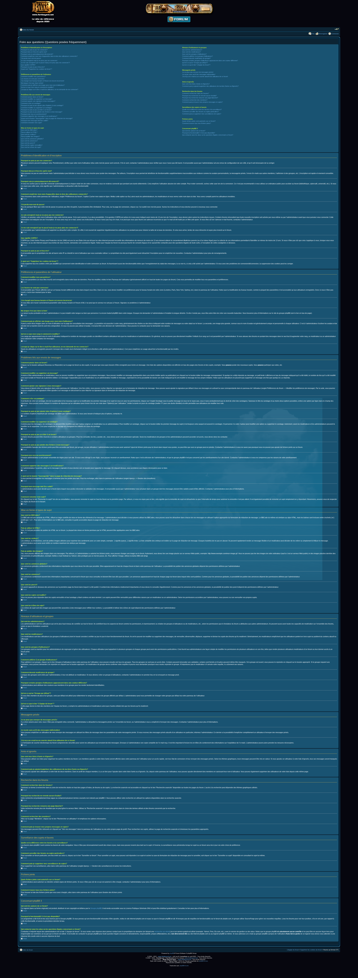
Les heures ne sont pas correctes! (32, 79)
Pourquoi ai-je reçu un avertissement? (34, 114)
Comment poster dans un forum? (32, 97)
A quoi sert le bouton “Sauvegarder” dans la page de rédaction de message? (47, 118)
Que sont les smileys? (28, 134)
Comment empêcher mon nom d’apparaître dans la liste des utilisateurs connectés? (49, 56)
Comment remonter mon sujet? (31, 122)
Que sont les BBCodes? (29, 130)
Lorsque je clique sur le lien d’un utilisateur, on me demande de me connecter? (49, 89)
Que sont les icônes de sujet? (31, 147)
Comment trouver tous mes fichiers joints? (196, 123)
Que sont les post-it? (28, 143)
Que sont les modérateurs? (191, 52)
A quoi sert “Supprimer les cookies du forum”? (36, 69)
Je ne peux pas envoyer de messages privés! (197, 72)
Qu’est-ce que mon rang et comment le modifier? (37, 87)
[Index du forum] (179, 24)
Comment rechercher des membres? (194, 100)
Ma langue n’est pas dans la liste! (32, 83)
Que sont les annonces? (29, 141)
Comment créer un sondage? (31, 103)
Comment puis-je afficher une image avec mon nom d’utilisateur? (43, 85)
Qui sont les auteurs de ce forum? (193, 131)
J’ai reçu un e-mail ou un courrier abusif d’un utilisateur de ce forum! (205, 76)
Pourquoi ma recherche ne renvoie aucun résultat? (199, 95)
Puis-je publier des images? (30, 136)
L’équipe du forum (293, 950)
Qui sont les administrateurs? (192, 50)
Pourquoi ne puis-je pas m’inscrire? (33, 67)
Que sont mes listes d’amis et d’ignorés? (196, 84)
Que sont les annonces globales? (32, 139)
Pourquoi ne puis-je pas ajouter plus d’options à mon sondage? (42, 105)
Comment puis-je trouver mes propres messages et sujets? (202, 102)
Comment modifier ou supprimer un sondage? (36, 107)
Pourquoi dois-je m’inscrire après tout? (34, 52)
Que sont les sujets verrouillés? (31, 145)
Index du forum (28, 30)
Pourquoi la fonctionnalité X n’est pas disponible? (198, 133)
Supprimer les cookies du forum (311, 950)
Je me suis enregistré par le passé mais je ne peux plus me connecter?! (45, 62)
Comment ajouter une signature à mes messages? (38, 101)
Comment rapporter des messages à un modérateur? (39, 116)
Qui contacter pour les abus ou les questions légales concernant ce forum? (207, 135)
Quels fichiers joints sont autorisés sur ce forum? (198, 121)
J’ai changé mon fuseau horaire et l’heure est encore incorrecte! (42, 81)
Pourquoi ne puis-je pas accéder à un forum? (36, 110)
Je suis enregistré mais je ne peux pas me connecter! (39, 60)
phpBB (172, 953)
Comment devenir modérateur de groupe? (196, 58)
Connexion (335, 34)
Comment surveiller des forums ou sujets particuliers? (200, 111)
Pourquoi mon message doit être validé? (34, 120)
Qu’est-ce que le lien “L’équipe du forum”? (196, 65)
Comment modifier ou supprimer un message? (36, 99)
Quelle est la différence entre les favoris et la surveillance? (202, 109)
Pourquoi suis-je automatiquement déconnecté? (37, 54)
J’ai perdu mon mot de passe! (31, 58)
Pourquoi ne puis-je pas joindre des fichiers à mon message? (41, 112)
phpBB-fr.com (203, 961)
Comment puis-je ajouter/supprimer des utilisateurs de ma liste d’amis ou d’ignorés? (210, 86)
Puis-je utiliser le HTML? (29, 132)
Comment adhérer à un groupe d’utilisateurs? (197, 56)
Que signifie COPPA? (28, 65)
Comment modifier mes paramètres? (33, 76)
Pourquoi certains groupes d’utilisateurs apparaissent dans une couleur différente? (210, 60)
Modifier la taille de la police (337, 29)
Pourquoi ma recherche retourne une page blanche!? (200, 98)
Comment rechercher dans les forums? (195, 93)
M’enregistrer (323, 34)
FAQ (313, 34)
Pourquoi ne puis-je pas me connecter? (34, 50)
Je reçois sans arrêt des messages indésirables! (198, 74)
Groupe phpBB (96, 908)
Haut (25, 165)
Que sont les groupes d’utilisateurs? (194, 54)
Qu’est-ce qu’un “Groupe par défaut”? (195, 62)
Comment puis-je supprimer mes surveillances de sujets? (201, 114)
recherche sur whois (162, 932)
